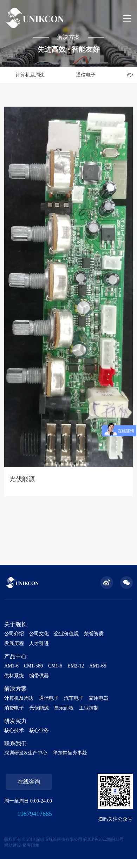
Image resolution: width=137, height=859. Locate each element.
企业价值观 (66, 633)
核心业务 (39, 730)
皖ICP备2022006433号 (103, 839)
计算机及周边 (30, 75)
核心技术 (14, 730)
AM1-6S (97, 666)
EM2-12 (75, 666)
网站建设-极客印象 (21, 845)
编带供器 (39, 675)
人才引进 (39, 643)
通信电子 (86, 75)
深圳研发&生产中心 (25, 753)
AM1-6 (11, 666)
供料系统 (14, 675)
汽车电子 (74, 698)
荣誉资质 (94, 633)
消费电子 (14, 708)
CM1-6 (55, 666)
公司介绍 (14, 633)
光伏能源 (39, 708)
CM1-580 (33, 666)
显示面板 (64, 708)
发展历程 (14, 643)
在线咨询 (29, 782)
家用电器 (99, 698)
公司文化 (39, 633)
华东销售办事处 (70, 753)
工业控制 (89, 708)
